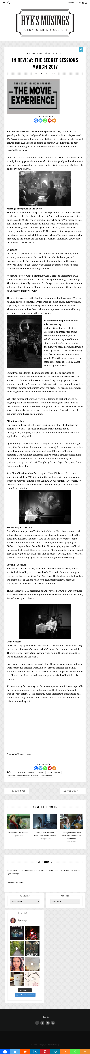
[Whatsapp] (45, 120)
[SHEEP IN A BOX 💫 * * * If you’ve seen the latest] (17, 979)
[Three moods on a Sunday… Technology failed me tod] (17, 964)
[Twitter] (79, 2)
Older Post (18, 791)
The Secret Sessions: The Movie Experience (23, 776)
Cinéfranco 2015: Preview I (18, 833)
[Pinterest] (50, 120)
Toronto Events (46, 776)
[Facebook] (77, 2)
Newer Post (71, 791)
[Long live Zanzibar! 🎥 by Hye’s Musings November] (32, 933)
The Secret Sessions (53, 772)
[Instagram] (82, 2)
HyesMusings (35, 53)
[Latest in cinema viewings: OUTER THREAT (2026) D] (32, 948)
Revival (40, 772)
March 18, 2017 (55, 53)
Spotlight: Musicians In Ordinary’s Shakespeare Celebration (71, 836)
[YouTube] (85, 2)
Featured (31, 772)
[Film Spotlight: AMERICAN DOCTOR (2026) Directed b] (17, 933)
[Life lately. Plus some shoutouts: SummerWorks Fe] (17, 948)
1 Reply (51, 73)
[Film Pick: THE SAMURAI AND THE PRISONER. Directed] (32, 979)
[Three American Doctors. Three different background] (32, 964)
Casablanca (21, 772)
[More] (54, 120)
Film (40, 73)
